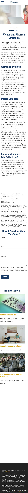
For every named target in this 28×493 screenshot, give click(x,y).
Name (3, 237)
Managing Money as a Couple (11, 346)
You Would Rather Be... (8, 315)
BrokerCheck (7, 471)
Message (3, 256)
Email (2, 247)
